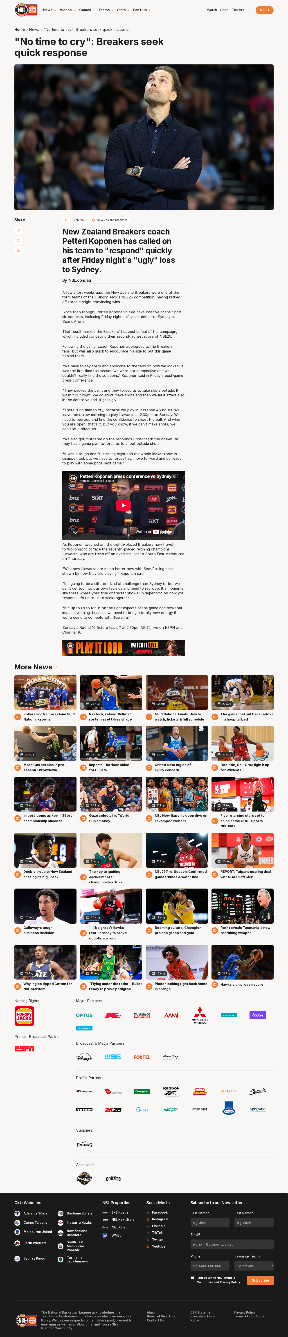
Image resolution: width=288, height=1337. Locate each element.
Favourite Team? (247, 1256)
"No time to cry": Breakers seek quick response (86, 29)
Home (19, 29)
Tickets (238, 10)
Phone (195, 1256)
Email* (195, 1235)
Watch (212, 10)
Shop (224, 10)
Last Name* (243, 1213)
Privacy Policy (230, 1282)
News (34, 29)
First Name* (200, 1213)
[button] (49, 10)
